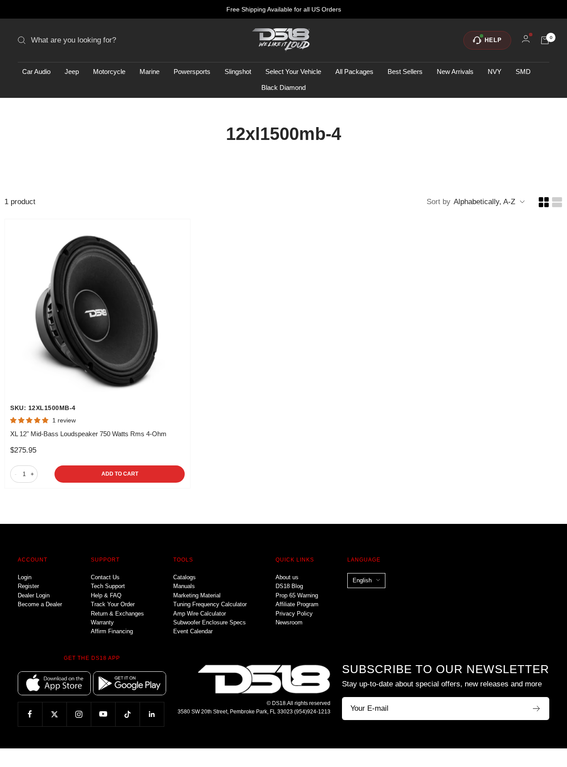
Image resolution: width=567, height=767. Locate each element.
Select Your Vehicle (293, 71)
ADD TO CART (119, 474)
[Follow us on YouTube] (103, 714)
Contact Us (105, 577)
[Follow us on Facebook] (30, 714)
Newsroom (289, 622)
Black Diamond (283, 87)
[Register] (536, 708)
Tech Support (108, 586)
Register (28, 586)
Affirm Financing (112, 631)
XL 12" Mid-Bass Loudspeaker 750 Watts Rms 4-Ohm (88, 434)
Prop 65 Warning (297, 595)
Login (24, 577)
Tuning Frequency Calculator (210, 604)
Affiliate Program (297, 604)
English (362, 580)
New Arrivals (455, 71)
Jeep (72, 71)
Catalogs (184, 577)
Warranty (102, 622)
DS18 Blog (289, 586)
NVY (494, 71)
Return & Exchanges (117, 613)
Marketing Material (197, 595)
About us (287, 577)
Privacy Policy (294, 613)
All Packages (354, 71)
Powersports (192, 71)
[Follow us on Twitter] (54, 714)
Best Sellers (405, 71)
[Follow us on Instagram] (78, 714)
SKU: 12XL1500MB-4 (43, 407)
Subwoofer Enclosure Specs (209, 622)
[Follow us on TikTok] (127, 714)
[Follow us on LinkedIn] (152, 714)
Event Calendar (193, 631)
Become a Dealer (40, 604)
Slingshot (238, 71)
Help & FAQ (106, 595)
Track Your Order (113, 604)
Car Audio (36, 71)
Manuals (184, 586)
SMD (523, 71)
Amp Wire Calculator (199, 613)
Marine (149, 71)
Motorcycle (109, 71)
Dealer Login (34, 595)
